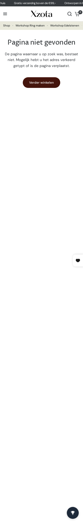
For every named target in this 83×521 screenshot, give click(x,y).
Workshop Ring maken (30, 25)
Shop (6, 25)
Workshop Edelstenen (64, 25)
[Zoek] (69, 13)
